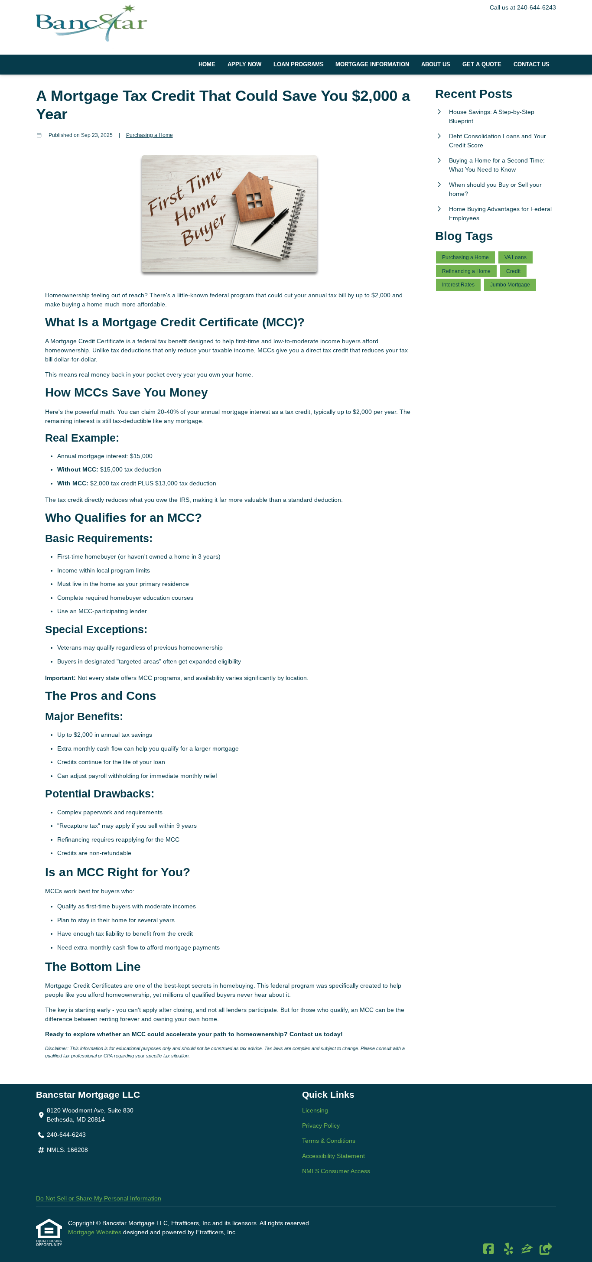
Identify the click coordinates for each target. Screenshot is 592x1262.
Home (206, 65)
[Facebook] (488, 1249)
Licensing (315, 1110)
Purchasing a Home (149, 135)
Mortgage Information (372, 65)
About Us (435, 65)
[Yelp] (508, 1249)
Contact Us (532, 65)
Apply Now (244, 65)
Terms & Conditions (328, 1140)
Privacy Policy (321, 1125)
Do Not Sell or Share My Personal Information (98, 1198)
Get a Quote (481, 65)
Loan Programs (298, 65)
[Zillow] (527, 1249)
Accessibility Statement (333, 1155)
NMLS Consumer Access (336, 1171)
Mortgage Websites (95, 1232)
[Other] (545, 1249)
